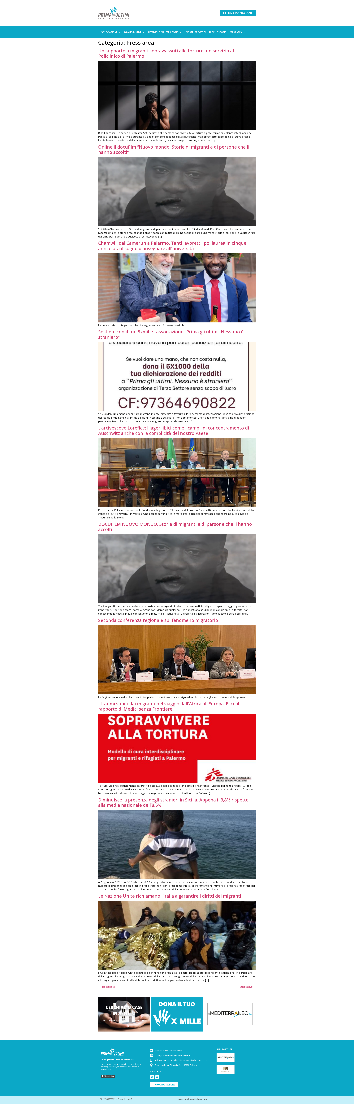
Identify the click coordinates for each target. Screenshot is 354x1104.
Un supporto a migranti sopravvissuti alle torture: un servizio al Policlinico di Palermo (166, 53)
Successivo (248, 986)
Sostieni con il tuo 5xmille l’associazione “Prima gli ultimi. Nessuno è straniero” (171, 334)
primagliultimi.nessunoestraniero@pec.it (172, 1055)
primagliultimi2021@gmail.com (168, 1050)
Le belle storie (217, 32)
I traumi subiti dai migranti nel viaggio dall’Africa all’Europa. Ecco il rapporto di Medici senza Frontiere (168, 706)
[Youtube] (157, 1077)
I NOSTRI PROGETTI (195, 32)
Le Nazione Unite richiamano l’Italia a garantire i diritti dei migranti (169, 896)
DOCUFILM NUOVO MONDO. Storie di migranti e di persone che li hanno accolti (175, 526)
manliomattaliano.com (195, 1099)
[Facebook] (152, 1077)
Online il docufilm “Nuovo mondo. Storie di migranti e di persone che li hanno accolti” (173, 149)
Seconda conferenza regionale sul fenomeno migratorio (158, 620)
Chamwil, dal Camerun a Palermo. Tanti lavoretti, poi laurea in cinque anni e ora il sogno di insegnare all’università (172, 245)
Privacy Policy (109, 1076)
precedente (106, 986)
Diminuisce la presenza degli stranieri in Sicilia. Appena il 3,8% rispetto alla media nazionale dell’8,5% (173, 802)
